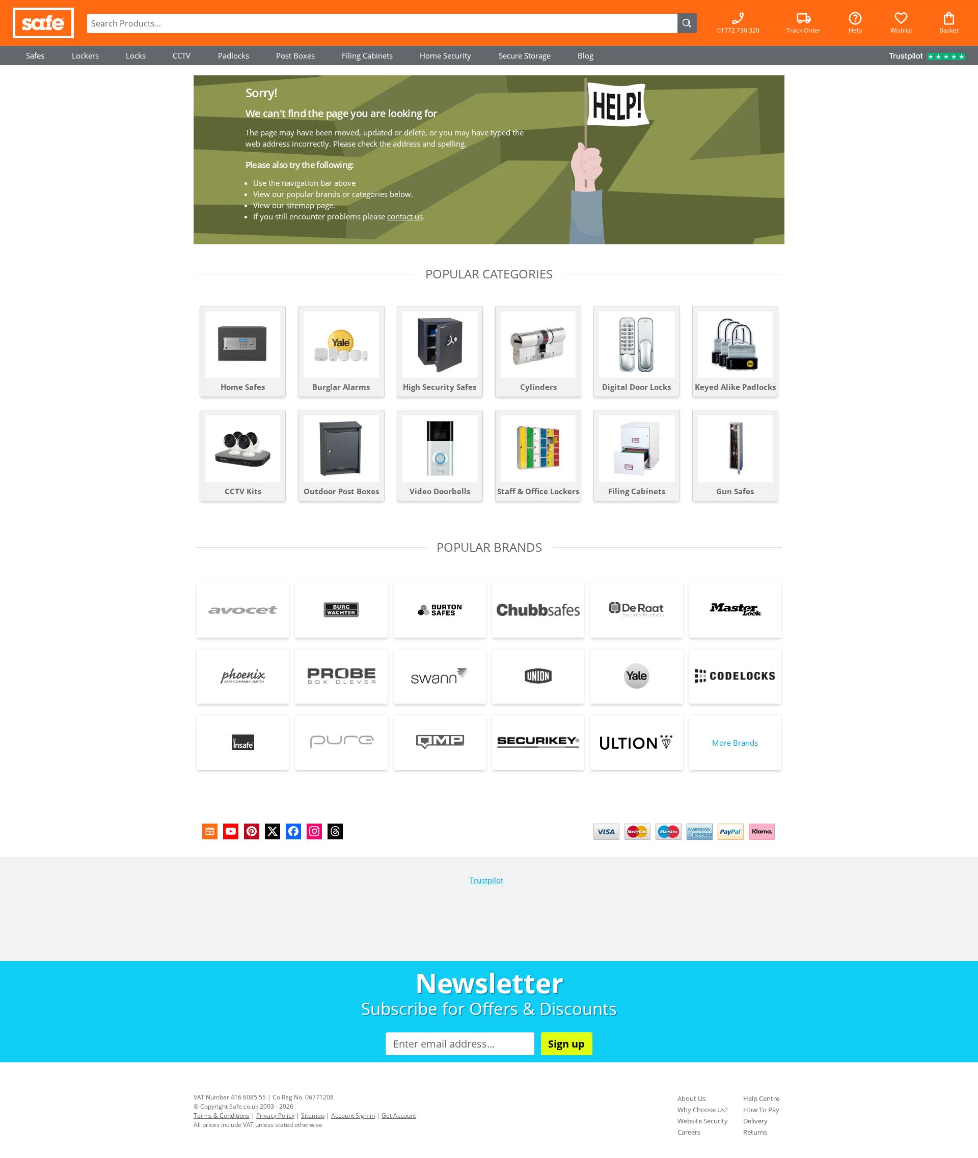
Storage (525, 55)
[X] (272, 831)
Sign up (566, 1044)
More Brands (735, 743)
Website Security (702, 1120)
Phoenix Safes (242, 676)
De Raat (636, 610)
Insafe (242, 742)
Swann (439, 676)
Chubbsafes (538, 610)
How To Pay (761, 1109)
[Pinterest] (251, 831)
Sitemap (312, 1115)
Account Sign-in (353, 1115)
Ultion (636, 742)
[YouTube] (230, 831)
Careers (688, 1132)
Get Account (399, 1115)
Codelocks (735, 676)
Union (538, 676)
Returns (755, 1132)
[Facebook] (293, 831)
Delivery (755, 1120)
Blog (585, 55)
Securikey (538, 742)
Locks (136, 55)
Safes (35, 55)
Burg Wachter (341, 610)
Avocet (242, 610)
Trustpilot (486, 880)
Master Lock (735, 610)
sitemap (300, 205)
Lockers (85, 55)
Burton (439, 610)
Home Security (445, 55)
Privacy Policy (275, 1115)
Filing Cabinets (367, 55)
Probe (341, 676)
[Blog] (210, 831)
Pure (341, 742)
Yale (636, 676)
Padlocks (233, 55)
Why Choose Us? (702, 1109)
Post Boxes (295, 55)
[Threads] (335, 831)
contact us (405, 216)
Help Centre (761, 1098)
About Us (691, 1098)
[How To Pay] (686, 841)
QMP (439, 742)
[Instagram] (314, 831)
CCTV (182, 55)
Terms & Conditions (222, 1115)
